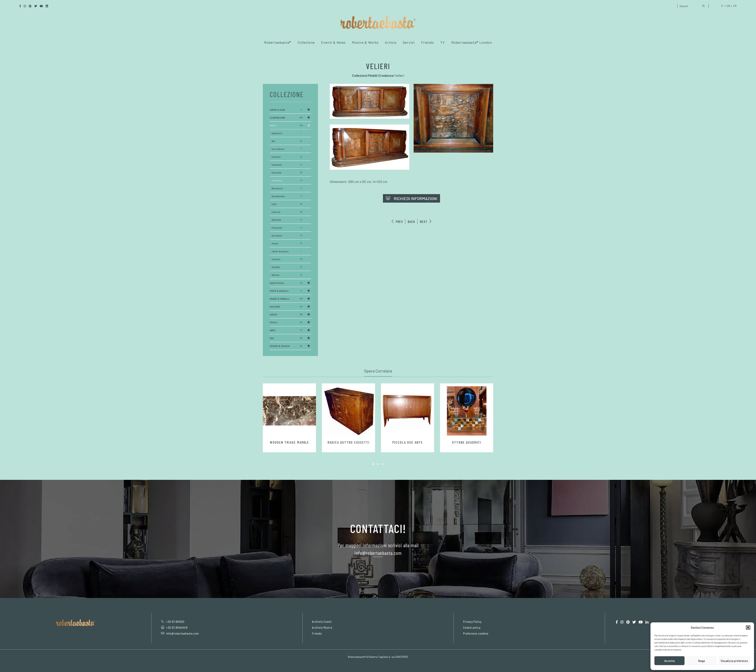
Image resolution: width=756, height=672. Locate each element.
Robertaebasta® (277, 42)
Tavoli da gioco (287, 251)
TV (442, 42)
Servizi (409, 42)
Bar (287, 141)
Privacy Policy (472, 621)
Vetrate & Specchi (286, 346)
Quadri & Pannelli (286, 298)
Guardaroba (287, 196)
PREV (399, 221)
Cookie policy (472, 627)
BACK (411, 221)
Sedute (286, 314)
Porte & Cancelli (286, 290)
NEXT (424, 221)
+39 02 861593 (175, 621)
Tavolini (287, 259)
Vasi (286, 338)
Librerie (287, 211)
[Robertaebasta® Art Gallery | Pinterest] (628, 622)
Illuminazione (286, 117)
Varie (286, 330)
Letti (287, 204)
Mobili (286, 125)
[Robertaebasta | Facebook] (617, 622)
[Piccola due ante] (407, 411)
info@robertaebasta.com (182, 633)
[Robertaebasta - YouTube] (640, 622)
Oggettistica (286, 283)
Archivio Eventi (322, 621)
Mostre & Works (365, 42)
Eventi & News (333, 42)
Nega (701, 661)
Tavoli (287, 243)
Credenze (287, 180)
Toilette (287, 267)
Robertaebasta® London (471, 42)
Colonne (287, 156)
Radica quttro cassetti (349, 442)
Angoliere (287, 133)
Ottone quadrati (466, 442)
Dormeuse (287, 188)
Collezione (306, 42)
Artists (391, 42)
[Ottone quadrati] (466, 411)
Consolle (287, 172)
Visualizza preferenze (734, 661)
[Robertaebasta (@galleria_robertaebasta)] (622, 622)
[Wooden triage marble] (289, 411)
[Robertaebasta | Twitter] (634, 622)
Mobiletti (287, 219)
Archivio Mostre (322, 627)
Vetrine (287, 274)
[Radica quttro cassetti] (348, 411)
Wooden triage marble (289, 442)
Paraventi (287, 227)
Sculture (286, 306)
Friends (427, 42)
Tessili (286, 322)
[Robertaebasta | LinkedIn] (647, 622)
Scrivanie (287, 235)
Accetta (669, 661)
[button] (748, 627)
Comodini (287, 164)
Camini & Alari (286, 109)
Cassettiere (287, 148)
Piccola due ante (407, 442)
